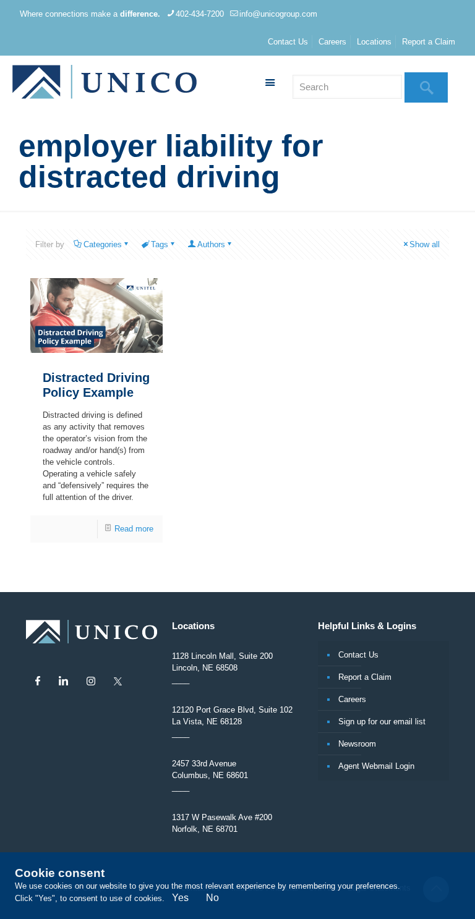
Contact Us (288, 41)
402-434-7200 (200, 14)
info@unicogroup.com (278, 14)
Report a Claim (428, 41)
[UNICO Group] (104, 83)
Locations (374, 41)
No (212, 897)
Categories (102, 244)
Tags (159, 244)
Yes (180, 897)
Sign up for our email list (382, 721)
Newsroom (357, 743)
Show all (424, 244)
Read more (133, 528)
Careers (332, 41)
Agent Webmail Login (376, 766)
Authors (211, 244)
